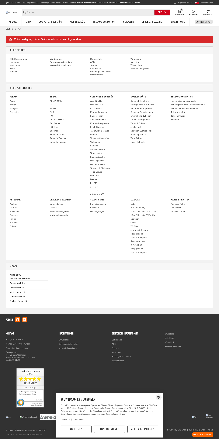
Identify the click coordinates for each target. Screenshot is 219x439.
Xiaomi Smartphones (140, 119)
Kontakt (73, 3)
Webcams (95, 142)
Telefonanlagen (178, 116)
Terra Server (96, 172)
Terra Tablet (136, 138)
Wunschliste (170, 342)
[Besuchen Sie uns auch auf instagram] (24, 319)
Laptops (94, 145)
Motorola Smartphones (141, 108)
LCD (52, 104)
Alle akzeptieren (143, 429)
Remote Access (138, 241)
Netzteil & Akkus (97, 164)
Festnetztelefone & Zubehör (184, 101)
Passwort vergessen (173, 346)
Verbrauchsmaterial (59, 215)
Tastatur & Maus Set (99, 138)
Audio (12, 101)
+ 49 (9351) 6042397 (14, 340)
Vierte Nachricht (17, 292)
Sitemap (115, 348)
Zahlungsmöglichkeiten (68, 344)
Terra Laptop (96, 153)
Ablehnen (76, 429)
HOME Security (138, 207)
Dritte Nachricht (17, 287)
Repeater (14, 215)
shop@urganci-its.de (19, 348)
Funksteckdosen (98, 204)
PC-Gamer (55, 123)
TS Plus (134, 226)
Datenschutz (117, 340)
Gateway (94, 207)
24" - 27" (94, 187)
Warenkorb (169, 334)
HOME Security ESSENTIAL (144, 211)
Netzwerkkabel (178, 211)
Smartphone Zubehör (141, 116)
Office (133, 222)
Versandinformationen (68, 348)
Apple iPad (136, 127)
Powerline (14, 211)
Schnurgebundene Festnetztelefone (188, 104)
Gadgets (14, 108)
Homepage (44, 3)
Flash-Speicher (97, 127)
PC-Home (54, 127)
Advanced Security (139, 230)
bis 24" (93, 183)
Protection (14, 112)
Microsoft (135, 219)
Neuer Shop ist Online (20, 278)
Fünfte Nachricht (17, 296)
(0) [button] (185, 3)
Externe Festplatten (99, 123)
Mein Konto (56, 3)
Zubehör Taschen (58, 138)
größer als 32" (97, 194)
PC (51, 116)
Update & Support (139, 237)
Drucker (53, 207)
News (65, 3)
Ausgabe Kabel (178, 204)
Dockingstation (97, 160)
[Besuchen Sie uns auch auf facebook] (17, 319)
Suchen (162, 12)
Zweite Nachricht (17, 283)
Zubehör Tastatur (58, 142)
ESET (133, 204)
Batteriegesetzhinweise (121, 357)
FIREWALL (15, 207)
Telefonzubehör (178, 112)
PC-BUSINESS (57, 119)
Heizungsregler (97, 211)
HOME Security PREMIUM (143, 215)
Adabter (13, 204)
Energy (13, 104)
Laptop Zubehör (97, 157)
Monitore (94, 175)
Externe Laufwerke (99, 112)
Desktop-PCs (96, 104)
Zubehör (54, 131)
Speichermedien (98, 119)
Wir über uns (64, 340)
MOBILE (54, 108)
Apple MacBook (97, 149)
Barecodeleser (57, 204)
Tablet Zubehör (138, 142)
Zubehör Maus (57, 134)
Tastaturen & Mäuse (99, 131)
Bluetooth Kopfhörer (140, 101)
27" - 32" (94, 190)
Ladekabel (176, 207)
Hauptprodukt (137, 234)
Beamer (94, 179)
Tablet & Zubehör (139, 123)
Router (13, 219)
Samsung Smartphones (142, 112)
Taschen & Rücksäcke (100, 168)
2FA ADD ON (137, 245)
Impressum (116, 352)
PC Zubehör (96, 108)
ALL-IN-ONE (56, 101)
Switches (14, 222)
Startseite (10, 29)
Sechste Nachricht (18, 301)
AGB (114, 344)
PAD (52, 112)
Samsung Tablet (138, 134)
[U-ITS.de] (11, 12)
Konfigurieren (109, 429)
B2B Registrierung (30, 3)
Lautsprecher (96, 116)
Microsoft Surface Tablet (142, 131)
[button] (210, 319)
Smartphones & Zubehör (142, 104)
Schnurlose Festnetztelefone (184, 108)
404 (19, 29)
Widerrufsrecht (118, 361)
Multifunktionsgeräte (59, 211)
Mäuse (93, 134)
